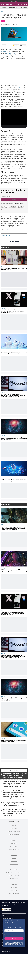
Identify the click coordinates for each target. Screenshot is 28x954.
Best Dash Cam (14, 887)
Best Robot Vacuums (14, 893)
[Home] (14, 1)
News (3, 21)
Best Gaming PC (14, 846)
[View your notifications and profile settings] (18, 4)
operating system (11, 53)
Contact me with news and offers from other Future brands (14, 934)
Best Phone (14, 855)
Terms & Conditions (12, 944)
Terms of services (17, 203)
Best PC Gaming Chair (14, 849)
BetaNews (8, 230)
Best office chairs (13, 7)
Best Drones (14, 890)
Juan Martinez (10, 21)
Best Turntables (14, 869)
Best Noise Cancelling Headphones (14, 872)
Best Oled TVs (14, 861)
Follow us (16, 45)
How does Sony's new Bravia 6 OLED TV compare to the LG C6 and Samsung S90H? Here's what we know (14, 803)
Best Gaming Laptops (14, 843)
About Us (4, 915)
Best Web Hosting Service (14, 831)
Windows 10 (4, 51)
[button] (2, 4)
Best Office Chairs (14, 878)
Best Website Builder (14, 834)
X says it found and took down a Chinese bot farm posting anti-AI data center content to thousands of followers (15, 775)
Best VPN (14, 825)
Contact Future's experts (7, 918)
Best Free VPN (14, 828)
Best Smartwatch (14, 864)
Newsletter (24, 45)
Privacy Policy (18, 943)
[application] (14, 117)
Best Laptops (14, 840)
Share (5, 45)
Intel (18, 87)
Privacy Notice (19, 205)
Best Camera (14, 884)
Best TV (14, 858)
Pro (2, 11)
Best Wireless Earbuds (14, 875)
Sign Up (14, 938)
